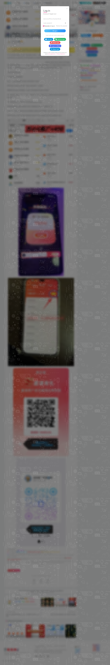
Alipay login (56, 49)
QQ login (49, 39)
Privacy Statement (60, 54)
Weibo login (56, 42)
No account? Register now (49, 14)
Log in (55, 31)
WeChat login (61, 39)
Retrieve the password (61, 26)
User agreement (51, 54)
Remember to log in (49, 26)
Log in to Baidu (56, 46)
